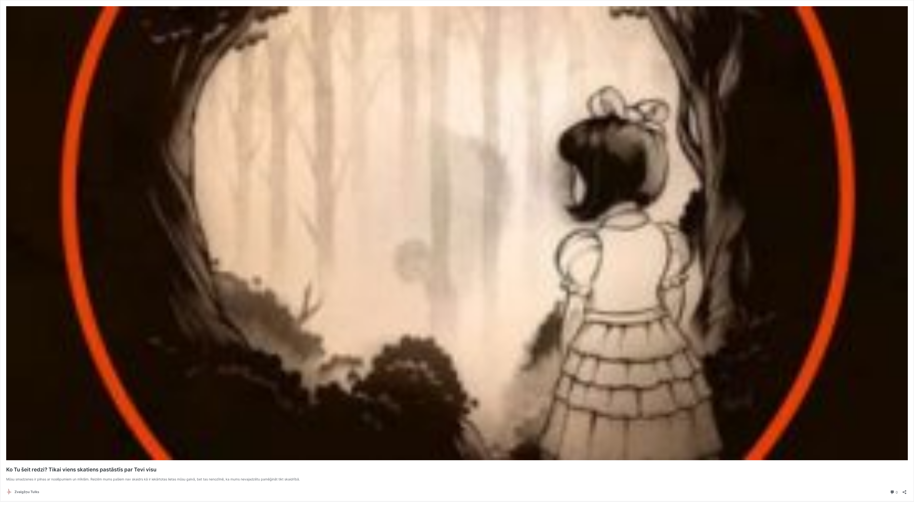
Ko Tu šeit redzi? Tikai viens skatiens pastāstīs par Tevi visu (81, 469)
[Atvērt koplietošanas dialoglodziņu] (904, 490)
